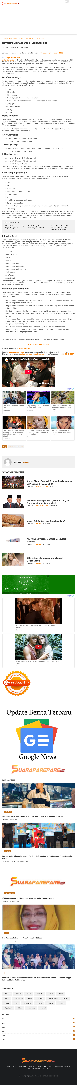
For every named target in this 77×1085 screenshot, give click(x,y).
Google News (24, 348)
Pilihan (7, 1003)
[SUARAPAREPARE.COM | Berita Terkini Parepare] (10, 4)
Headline (7, 851)
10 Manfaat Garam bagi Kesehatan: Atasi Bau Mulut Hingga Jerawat (28, 898)
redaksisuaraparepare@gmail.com (33, 354)
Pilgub (7, 933)
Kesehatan (40, 994)
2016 (38, 1039)
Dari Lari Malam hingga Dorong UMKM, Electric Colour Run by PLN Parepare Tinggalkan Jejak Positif (37, 857)
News (29, 994)
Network (46, 1069)
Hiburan (39, 1003)
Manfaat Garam (9, 893)
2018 (38, 1035)
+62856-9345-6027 (66, 354)
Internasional (19, 998)
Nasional (7, 994)
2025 (38, 1023)
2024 (38, 1027)
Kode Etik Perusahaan (62, 1067)
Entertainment (53, 998)
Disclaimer (22, 1067)
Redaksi (31, 1067)
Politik (61, 994)
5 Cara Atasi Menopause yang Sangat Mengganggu (14, 227)
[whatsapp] (11, 452)
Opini (30, 998)
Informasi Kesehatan (13, 38)
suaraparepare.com (16, 352)
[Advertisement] (38, 21)
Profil (16, 1003)
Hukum (20, 1008)
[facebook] (3, 452)
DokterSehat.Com (8, 60)
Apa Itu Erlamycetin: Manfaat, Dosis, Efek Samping (46, 540)
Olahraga (50, 1003)
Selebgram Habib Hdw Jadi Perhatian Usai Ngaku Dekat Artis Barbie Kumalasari (32, 816)
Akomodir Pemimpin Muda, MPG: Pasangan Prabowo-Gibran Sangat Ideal (48, 501)
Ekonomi (61, 1003)
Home (4, 38)
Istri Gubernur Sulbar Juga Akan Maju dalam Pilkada (22, 938)
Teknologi (40, 998)
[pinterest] (15, 452)
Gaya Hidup (8, 811)
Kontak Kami (41, 1067)
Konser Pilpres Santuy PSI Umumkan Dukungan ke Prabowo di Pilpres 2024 (59, 227)
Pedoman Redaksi (34, 1069)
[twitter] (7, 452)
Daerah (51, 994)
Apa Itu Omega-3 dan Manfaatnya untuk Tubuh (36, 227)
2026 (38, 1019)
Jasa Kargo (31, 1008)
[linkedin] (18, 452)
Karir (50, 1067)
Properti (43, 1008)
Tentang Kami (11, 1067)
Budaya (65, 998)
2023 (38, 1031)
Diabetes (38, 523)
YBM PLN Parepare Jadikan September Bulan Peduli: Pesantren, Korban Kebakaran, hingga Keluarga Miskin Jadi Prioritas (36, 979)
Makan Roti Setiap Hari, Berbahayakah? (46, 521)
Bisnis (7, 998)
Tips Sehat (8, 1008)
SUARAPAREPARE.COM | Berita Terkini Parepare (43, 1076)
